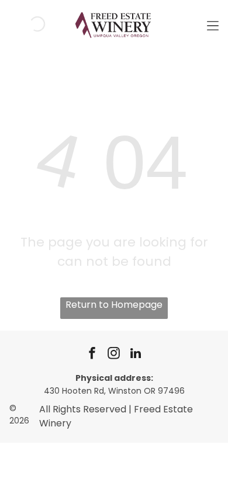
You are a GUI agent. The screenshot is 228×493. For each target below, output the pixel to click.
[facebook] (92, 355)
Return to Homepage (114, 304)
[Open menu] (213, 24)
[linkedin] (135, 355)
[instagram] (114, 355)
